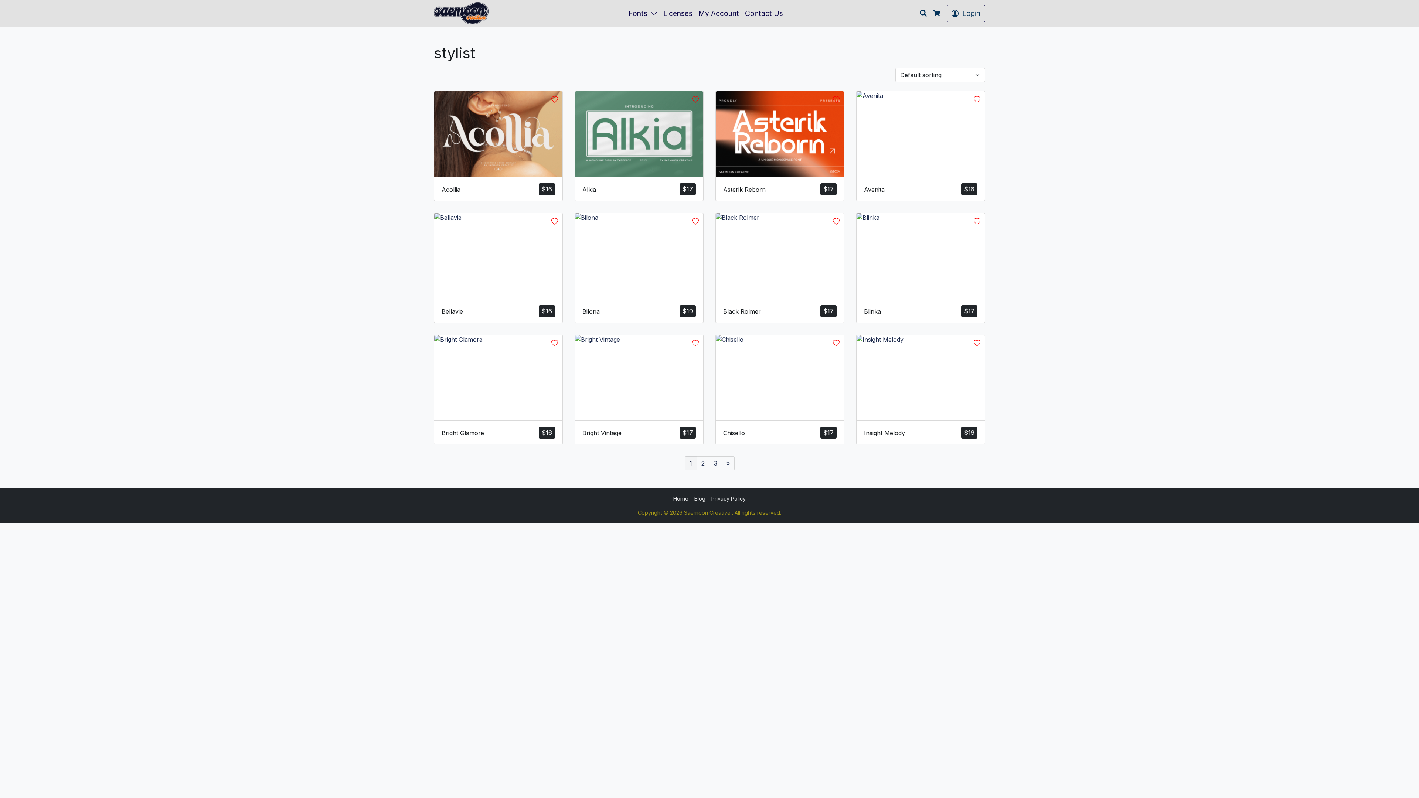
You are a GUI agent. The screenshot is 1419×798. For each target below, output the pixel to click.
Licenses (678, 13)
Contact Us (764, 13)
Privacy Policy (728, 498)
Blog (699, 498)
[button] (655, 13)
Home (680, 498)
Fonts (638, 13)
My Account (718, 13)
